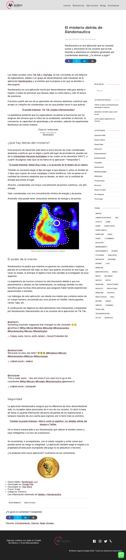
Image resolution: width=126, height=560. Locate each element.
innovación (99, 259)
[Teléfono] (112, 543)
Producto (99, 288)
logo (108, 263)
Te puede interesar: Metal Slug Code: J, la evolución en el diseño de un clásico (48, 165)
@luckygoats (14, 375)
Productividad (99, 181)
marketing (99, 267)
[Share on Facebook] (69, 61)
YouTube (47, 74)
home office (112, 255)
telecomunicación (102, 313)
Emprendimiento (100, 153)
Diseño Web (98, 144)
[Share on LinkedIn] (84, 61)
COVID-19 (98, 222)
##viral (29, 328)
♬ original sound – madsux (20, 361)
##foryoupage (41, 356)
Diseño (98, 226)
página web (99, 292)
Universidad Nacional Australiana (30, 156)
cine (116, 217)
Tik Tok (37, 74)
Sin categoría (99, 194)
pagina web (99, 284)
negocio (98, 280)
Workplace (109, 317)
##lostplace (52, 353)
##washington (40, 331)
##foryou (28, 356)
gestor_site (74, 39)
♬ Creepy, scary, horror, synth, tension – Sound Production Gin (38, 336)
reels (112, 297)
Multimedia (98, 176)
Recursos (97, 185)
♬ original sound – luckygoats (22, 386)
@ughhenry (13, 322)
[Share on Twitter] (77, 61)
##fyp (23, 328)
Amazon (98, 213)
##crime (38, 328)
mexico (98, 276)
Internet (35, 523)
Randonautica (25, 81)
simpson (98, 305)
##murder (48, 328)
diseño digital (109, 226)
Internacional (99, 167)
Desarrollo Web (100, 135)
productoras (112, 288)
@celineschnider (15, 350)
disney (110, 234)
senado (108, 301)
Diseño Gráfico (99, 140)
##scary (28, 331)
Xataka (41, 494)
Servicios (92, 5)
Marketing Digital (100, 172)
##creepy (40, 381)
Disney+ (98, 238)
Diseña (108, 222)
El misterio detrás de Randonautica (83, 30)
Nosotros (78, 5)
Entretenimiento (15, 502)
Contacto (113, 5)
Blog (103, 5)
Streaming (109, 305)
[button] (118, 89)
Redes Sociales (29, 502)
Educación (98, 149)
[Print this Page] (92, 61)
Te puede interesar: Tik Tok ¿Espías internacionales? (48, 109)
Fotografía (98, 163)
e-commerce (109, 238)
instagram (111, 259)
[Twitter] (106, 543)
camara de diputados (103, 217)
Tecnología (98, 199)
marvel (115, 272)
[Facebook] (95, 543)
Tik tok (98, 317)
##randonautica (61, 328)
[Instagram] (100, 543)
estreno (115, 251)
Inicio (67, 5)
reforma (98, 301)
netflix (108, 280)
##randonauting (16, 331)
